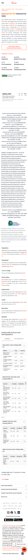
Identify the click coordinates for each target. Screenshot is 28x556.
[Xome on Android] (18, 520)
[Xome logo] (14, 2)
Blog (16, 506)
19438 (3, 479)
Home (3, 9)
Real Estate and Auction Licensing (11, 525)
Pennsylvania (18, 9)
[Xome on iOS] (9, 520)
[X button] (15, 512)
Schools (7, 339)
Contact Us (14, 503)
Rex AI (19, 508)
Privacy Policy (6, 540)
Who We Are (6, 503)
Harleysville (4, 10)
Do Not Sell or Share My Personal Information (12, 549)
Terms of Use (16, 538)
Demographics (18, 339)
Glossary (10, 506)
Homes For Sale (10, 9)
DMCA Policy (12, 548)
